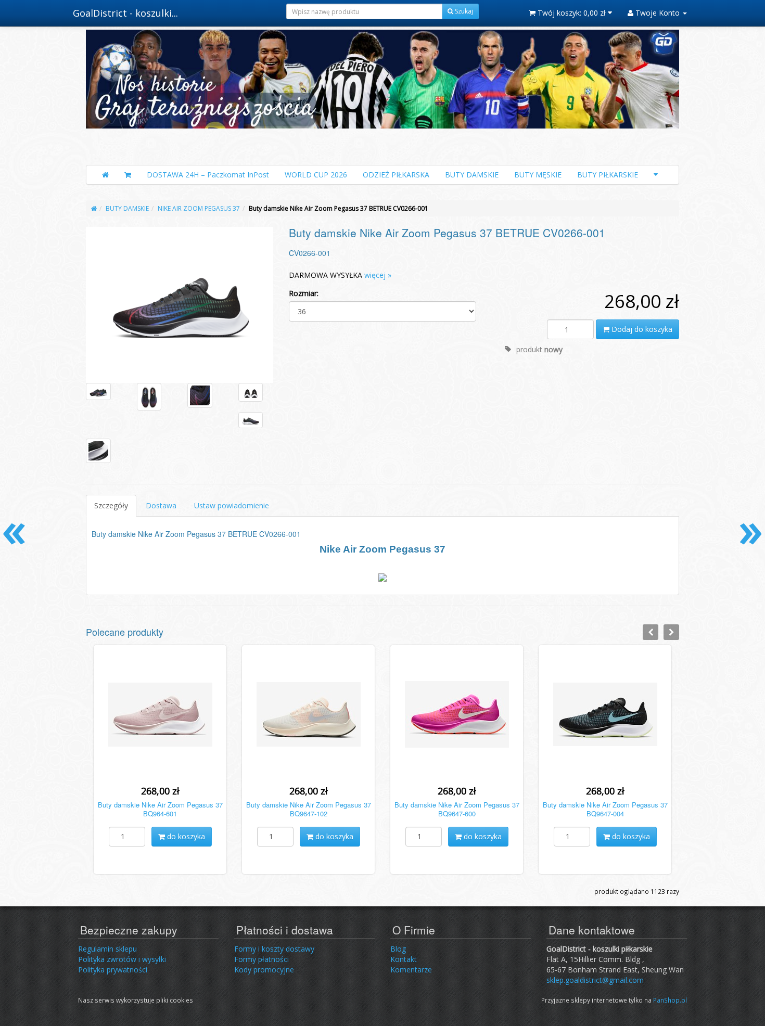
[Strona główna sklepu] (105, 174)
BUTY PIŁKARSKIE (607, 174)
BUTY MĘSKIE (538, 174)
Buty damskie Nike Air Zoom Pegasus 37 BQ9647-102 (308, 809)
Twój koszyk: (571, 13)
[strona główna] (94, 208)
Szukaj (463, 11)
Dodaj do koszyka (640, 329)
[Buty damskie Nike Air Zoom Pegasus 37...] (179, 305)
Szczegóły (111, 505)
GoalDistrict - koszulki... (125, 13)
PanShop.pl (670, 1000)
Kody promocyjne (264, 969)
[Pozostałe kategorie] (656, 174)
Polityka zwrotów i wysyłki (122, 959)
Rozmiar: (303, 293)
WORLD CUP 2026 (316, 174)
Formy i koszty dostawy (274, 949)
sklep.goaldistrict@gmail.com (595, 980)
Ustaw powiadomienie (231, 505)
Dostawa (161, 505)
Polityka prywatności (112, 969)
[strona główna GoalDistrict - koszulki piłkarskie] (382, 95)
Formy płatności (261, 959)
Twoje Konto (657, 13)
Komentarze (411, 969)
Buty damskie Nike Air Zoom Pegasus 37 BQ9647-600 (456, 809)
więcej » (377, 275)
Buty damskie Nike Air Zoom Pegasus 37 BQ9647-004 (605, 809)
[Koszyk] (128, 174)
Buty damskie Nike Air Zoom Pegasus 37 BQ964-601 (160, 809)
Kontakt (403, 959)
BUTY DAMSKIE (472, 174)
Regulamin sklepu (107, 949)
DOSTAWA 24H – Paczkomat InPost (208, 174)
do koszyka (185, 836)
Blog (398, 949)
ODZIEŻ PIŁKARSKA (396, 174)
